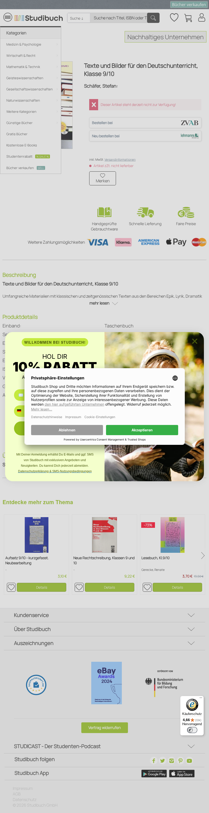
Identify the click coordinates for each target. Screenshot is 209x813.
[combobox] (22, 411)
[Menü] (201, 699)
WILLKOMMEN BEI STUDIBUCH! (55, 342)
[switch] (192, 730)
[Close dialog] (195, 341)
